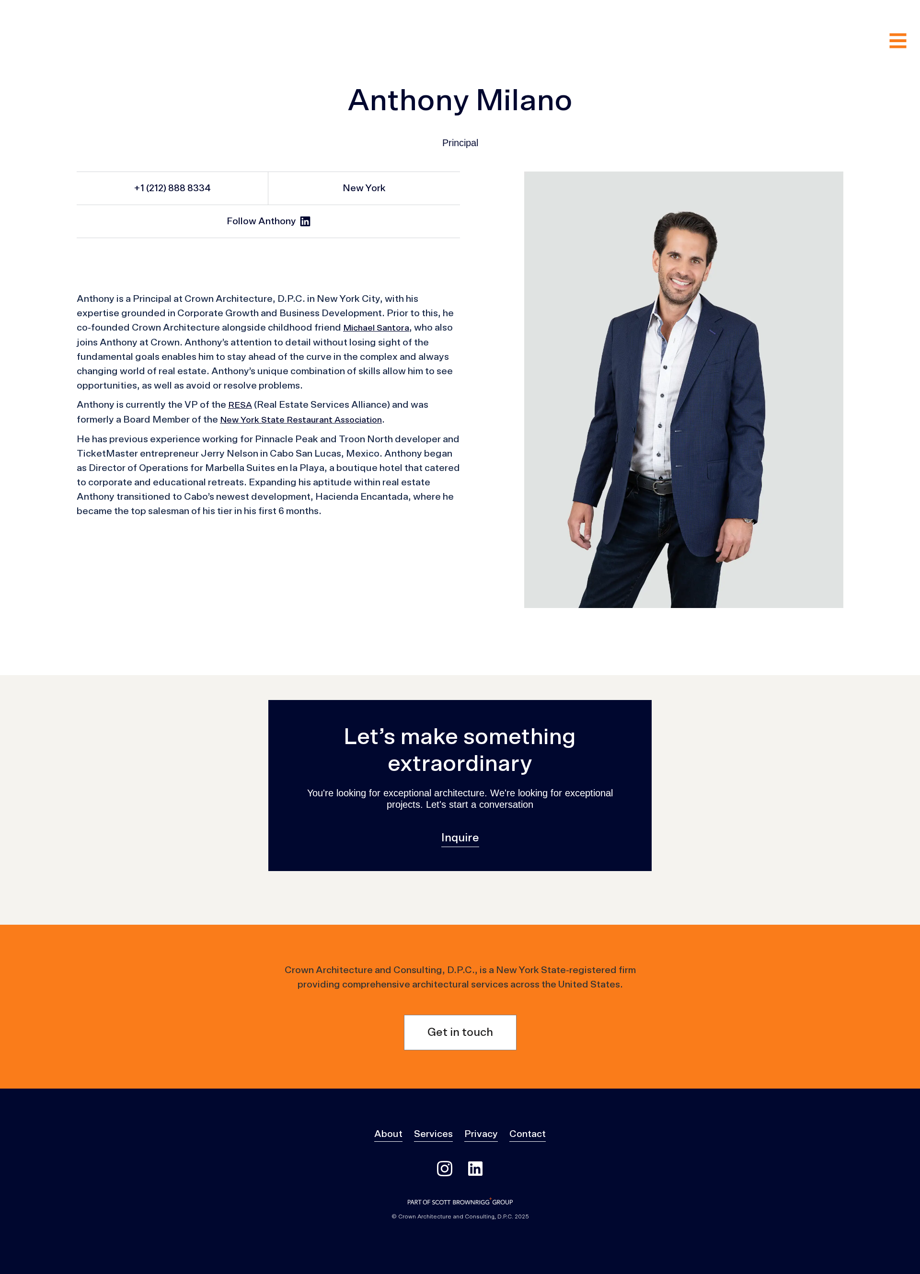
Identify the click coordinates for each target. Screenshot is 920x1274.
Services (433, 1134)
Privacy (481, 1134)
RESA (240, 405)
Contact (527, 1134)
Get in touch (460, 1032)
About (388, 1134)
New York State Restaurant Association (301, 420)
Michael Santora (376, 328)
